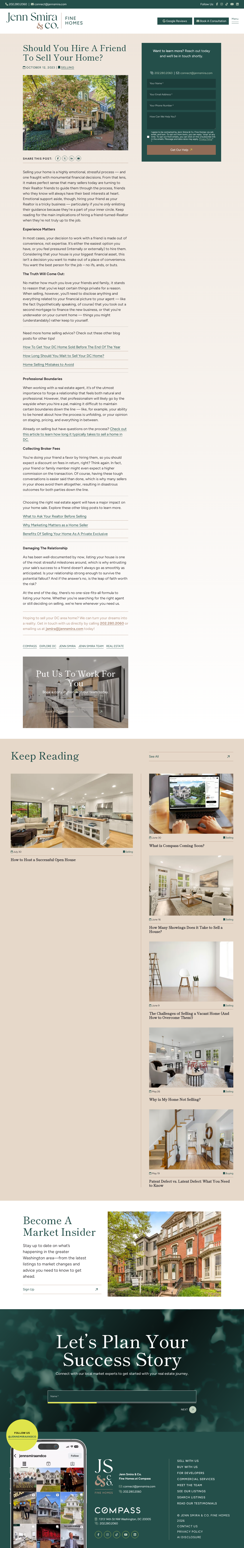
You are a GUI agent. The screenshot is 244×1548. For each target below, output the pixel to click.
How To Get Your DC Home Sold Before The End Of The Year (71, 347)
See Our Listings (191, 1491)
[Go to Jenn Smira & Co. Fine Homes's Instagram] (221, 4)
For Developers (191, 1473)
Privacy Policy (205, 139)
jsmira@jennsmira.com (64, 629)
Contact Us (187, 1526)
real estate (115, 646)
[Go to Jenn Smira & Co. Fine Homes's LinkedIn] (237, 4)
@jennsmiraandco (22, 1436)
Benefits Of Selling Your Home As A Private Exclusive (65, 534)
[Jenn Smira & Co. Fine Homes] (46, 21)
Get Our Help (179, 150)
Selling (67, 67)
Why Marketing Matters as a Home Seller (55, 525)
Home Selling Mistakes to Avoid (48, 364)
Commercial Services (196, 1479)
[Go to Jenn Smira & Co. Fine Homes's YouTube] (232, 4)
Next (184, 1409)
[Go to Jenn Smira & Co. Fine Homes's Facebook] (217, 4)
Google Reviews (176, 21)
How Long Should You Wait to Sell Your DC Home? (63, 356)
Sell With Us (188, 1461)
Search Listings (191, 1497)
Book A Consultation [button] (212, 21)
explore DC (47, 646)
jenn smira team (91, 646)
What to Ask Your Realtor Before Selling (54, 516)
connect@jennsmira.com (50, 4)
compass (30, 646)
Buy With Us (187, 1467)
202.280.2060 (17, 4)
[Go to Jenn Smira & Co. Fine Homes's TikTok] (226, 4)
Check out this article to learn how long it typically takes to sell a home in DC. (75, 434)
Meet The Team (189, 1485)
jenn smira (67, 646)
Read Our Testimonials (197, 1503)
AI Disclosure (189, 1537)
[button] (235, 20)
